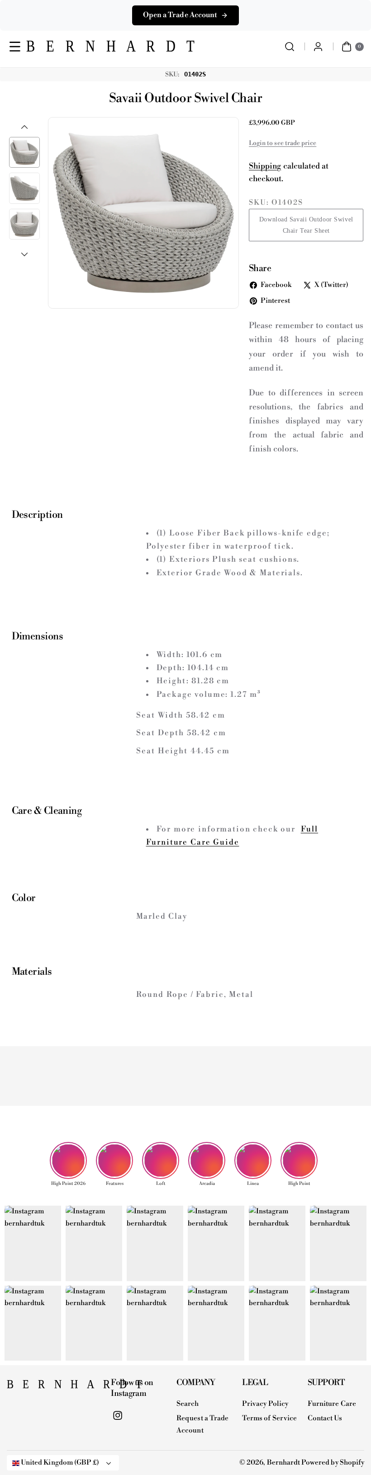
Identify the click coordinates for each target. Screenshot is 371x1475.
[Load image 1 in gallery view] (24, 152)
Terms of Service (269, 1418)
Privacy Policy (265, 1404)
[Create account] (318, 46)
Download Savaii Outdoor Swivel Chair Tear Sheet (306, 225)
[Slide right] (24, 254)
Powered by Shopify (332, 1462)
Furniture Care (332, 1404)
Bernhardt (283, 1462)
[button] (15, 46)
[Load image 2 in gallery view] (24, 188)
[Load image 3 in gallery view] (24, 224)
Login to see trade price (282, 143)
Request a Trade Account (202, 1424)
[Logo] (52, 1386)
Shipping (265, 166)
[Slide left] (24, 127)
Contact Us (325, 1418)
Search (187, 1404)
